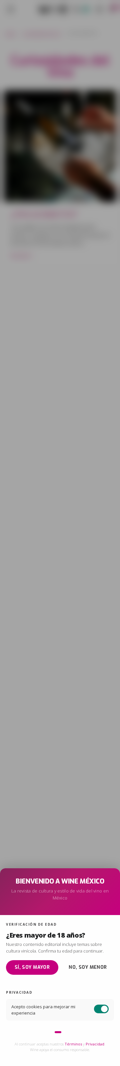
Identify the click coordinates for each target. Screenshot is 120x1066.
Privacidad (95, 1043)
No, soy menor (88, 967)
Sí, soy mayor (32, 967)
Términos (73, 1043)
